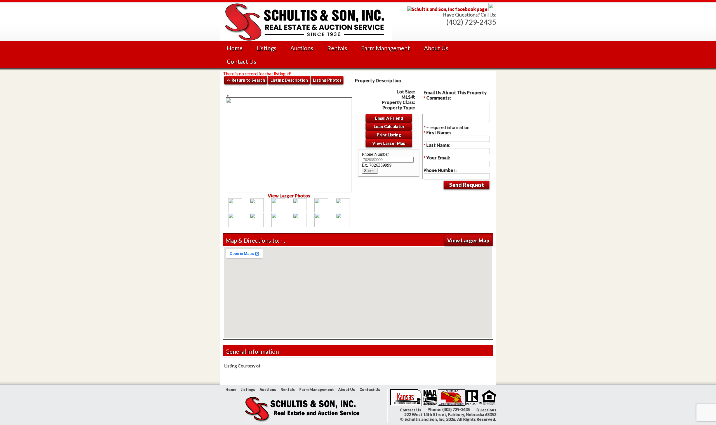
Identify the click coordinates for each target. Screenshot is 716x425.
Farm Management (385, 47)
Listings (266, 47)
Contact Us (241, 61)
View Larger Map (389, 143)
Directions (486, 410)
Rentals (337, 47)
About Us (436, 47)
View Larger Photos (289, 195)
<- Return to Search (246, 80)
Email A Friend (389, 118)
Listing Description (289, 80)
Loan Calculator (389, 126)
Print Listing (389, 135)
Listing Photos (327, 80)
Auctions (301, 47)
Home (234, 47)
